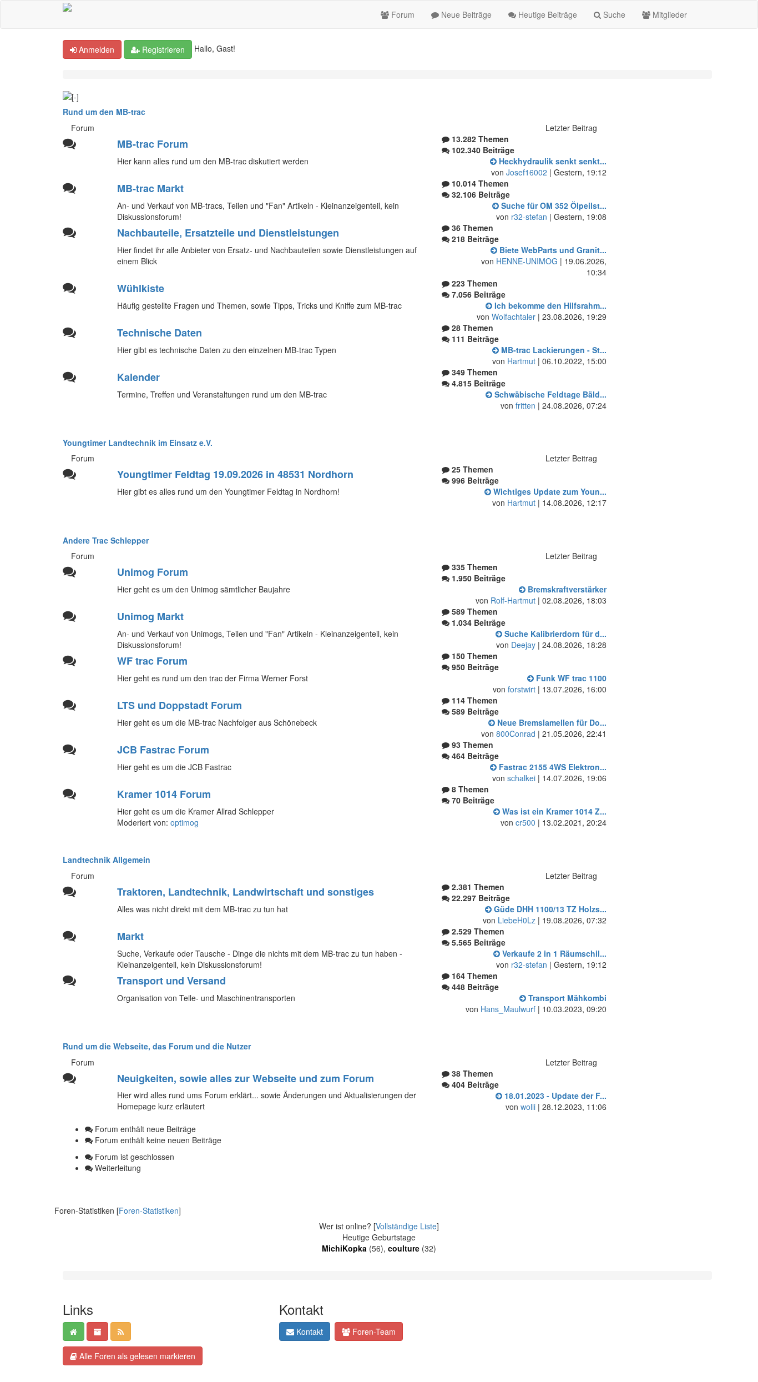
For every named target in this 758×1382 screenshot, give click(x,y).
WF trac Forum (152, 661)
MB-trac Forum (152, 144)
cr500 (525, 822)
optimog (184, 822)
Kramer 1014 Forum (164, 794)
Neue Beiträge (465, 14)
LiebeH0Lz (516, 920)
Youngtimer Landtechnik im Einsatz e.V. (138, 442)
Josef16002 (526, 172)
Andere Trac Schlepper (106, 540)
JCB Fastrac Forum (163, 749)
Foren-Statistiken (149, 1210)
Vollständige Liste (406, 1226)
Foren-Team (373, 1331)
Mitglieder (668, 14)
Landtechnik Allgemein (106, 859)
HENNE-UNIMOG (527, 261)
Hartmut (521, 360)
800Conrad (515, 733)
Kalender (138, 377)
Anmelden (95, 49)
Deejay (523, 644)
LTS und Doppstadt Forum (179, 705)
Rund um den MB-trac (104, 111)
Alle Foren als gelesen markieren (136, 1355)
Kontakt (308, 1331)
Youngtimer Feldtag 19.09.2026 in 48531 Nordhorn (235, 474)
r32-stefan (529, 216)
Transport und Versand (171, 980)
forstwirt (521, 689)
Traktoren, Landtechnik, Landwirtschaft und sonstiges (245, 892)
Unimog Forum (152, 572)
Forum (402, 14)
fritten (525, 405)
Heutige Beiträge (546, 14)
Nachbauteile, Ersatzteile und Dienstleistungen (228, 232)
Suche (613, 14)
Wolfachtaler (513, 316)
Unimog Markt (150, 616)
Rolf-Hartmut (513, 600)
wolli (528, 1106)
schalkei (521, 777)
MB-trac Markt (150, 188)
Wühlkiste (140, 288)
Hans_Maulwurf (508, 1008)
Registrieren (162, 49)
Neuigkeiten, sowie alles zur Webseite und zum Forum (245, 1078)
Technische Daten (159, 332)
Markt (130, 936)
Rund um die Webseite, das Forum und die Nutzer (157, 1046)
